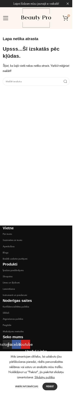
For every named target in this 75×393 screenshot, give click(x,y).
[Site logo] (36, 18)
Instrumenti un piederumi (15, 295)
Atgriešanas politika (13, 318)
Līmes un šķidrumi (11, 282)
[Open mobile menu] (5, 18)
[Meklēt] (65, 81)
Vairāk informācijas (27, 386)
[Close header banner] (67, 3)
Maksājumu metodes (13, 331)
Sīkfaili (6, 312)
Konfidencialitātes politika (16, 306)
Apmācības (9, 246)
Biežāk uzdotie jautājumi (15, 258)
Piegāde (7, 325)
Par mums (7, 233)
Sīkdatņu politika (44, 377)
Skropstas (8, 276)
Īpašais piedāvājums (13, 270)
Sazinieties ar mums (12, 240)
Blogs (5, 252)
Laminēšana (9, 288)
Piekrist (50, 386)
